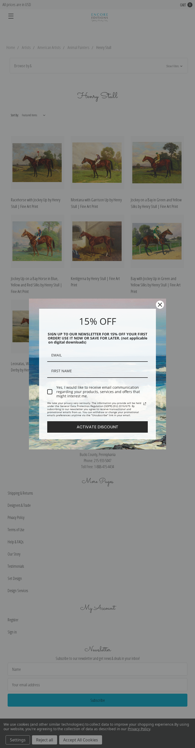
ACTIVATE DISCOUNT (97, 427)
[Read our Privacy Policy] (145, 404)
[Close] (160, 305)
